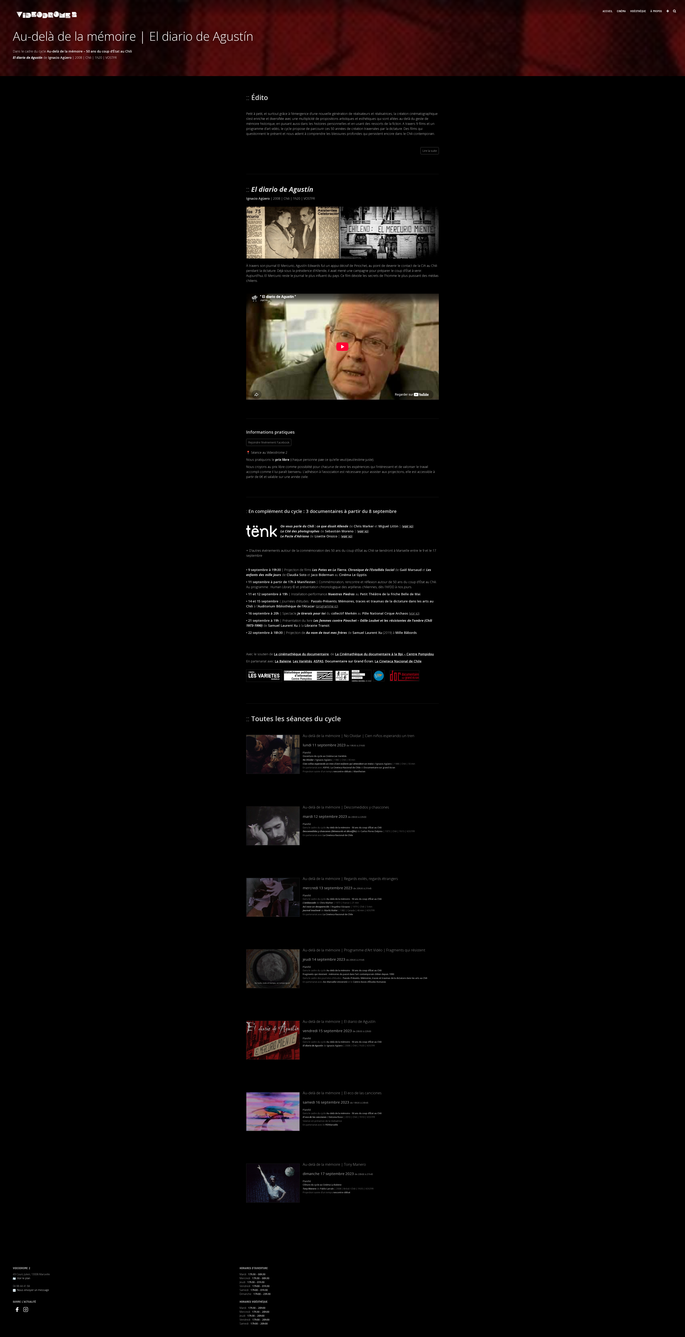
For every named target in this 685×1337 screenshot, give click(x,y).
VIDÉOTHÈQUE (638, 11)
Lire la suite (429, 151)
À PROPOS (656, 11)
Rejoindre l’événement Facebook (268, 442)
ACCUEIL (607, 11)
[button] (292, 232)
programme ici (326, 606)
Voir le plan (23, 1278)
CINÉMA (621, 11)
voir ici (408, 526)
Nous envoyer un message (32, 1290)
